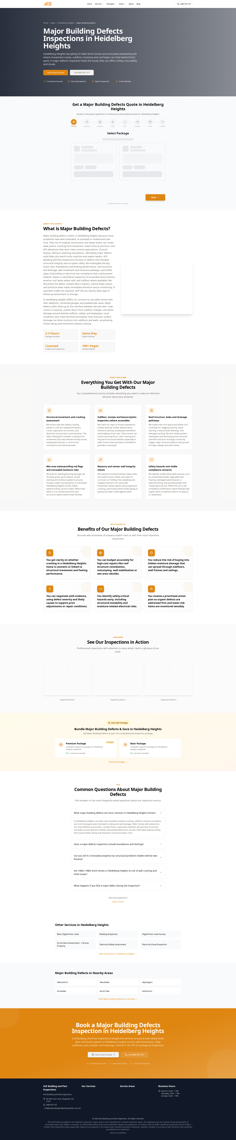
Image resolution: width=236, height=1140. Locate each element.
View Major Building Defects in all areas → (118, 999)
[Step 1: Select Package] (73, 122)
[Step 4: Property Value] (112, 121)
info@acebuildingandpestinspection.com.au (62, 1108)
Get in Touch (118, 901)
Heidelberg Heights (66, 23)
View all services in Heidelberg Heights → (118, 953)
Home (45, 23)
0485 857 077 (185, 4)
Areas (53, 23)
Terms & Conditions (118, 1133)
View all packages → (118, 762)
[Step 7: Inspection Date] (150, 121)
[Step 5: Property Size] (124, 121)
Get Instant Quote (55, 72)
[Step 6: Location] (137, 121)
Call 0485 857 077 (82, 72)
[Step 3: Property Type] (99, 121)
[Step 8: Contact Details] (162, 121)
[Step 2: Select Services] (86, 121)
